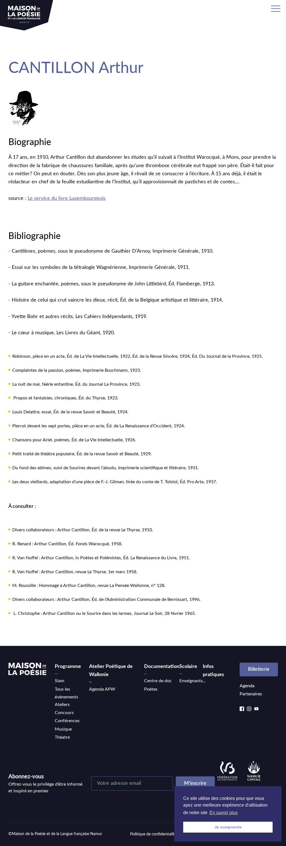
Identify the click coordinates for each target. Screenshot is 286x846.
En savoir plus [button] (223, 812)
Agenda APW (102, 689)
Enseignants (191, 681)
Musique (63, 729)
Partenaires (251, 694)
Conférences (67, 721)
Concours (64, 712)
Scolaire (188, 666)
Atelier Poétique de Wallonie (111, 670)
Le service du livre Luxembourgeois (67, 198)
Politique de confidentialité (153, 834)
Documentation (161, 666)
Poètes (151, 689)
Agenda (247, 686)
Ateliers (62, 704)
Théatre (62, 737)
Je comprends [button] (228, 827)
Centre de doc (158, 681)
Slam (59, 681)
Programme (68, 666)
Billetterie (259, 669)
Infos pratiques (213, 670)
